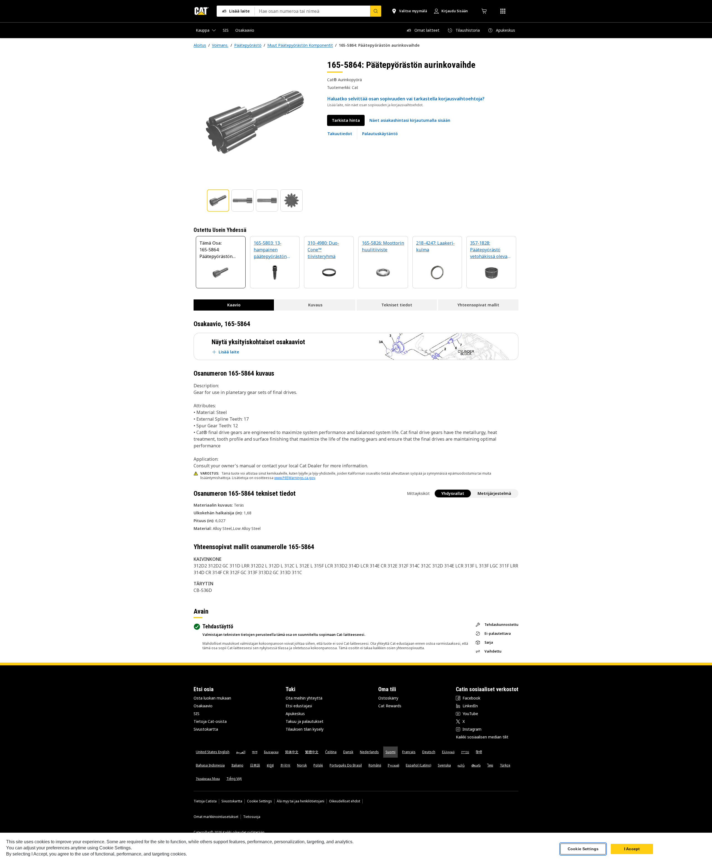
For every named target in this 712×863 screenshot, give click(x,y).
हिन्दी (479, 752)
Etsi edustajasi (299, 705)
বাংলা (254, 752)
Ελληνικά (448, 752)
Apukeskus (295, 713)
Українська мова (208, 778)
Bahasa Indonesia (210, 765)
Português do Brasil (346, 765)
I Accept (632, 849)
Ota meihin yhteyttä (304, 698)
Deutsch (428, 752)
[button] (410, 120)
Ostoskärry (388, 698)
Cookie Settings (259, 801)
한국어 (285, 765)
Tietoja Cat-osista (210, 721)
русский (393, 765)
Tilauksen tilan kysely (304, 729)
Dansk (348, 752)
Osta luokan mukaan (212, 698)
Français (409, 752)
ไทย (490, 765)
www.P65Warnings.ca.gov (294, 477)
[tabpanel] (256, 121)
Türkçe (505, 765)
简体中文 (291, 752)
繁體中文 (311, 752)
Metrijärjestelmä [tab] (494, 493)
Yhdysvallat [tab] (452, 493)
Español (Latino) (418, 765)
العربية (240, 752)
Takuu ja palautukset (304, 721)
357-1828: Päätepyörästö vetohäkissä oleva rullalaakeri (488, 250)
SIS (196, 713)
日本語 (255, 765)
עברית (465, 752)
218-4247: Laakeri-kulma (435, 246)
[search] (375, 11)
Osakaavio (203, 705)
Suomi (390, 752)
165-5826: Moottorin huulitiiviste (383, 246)
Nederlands (369, 752)
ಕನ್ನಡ (270, 765)
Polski (318, 765)
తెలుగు (476, 765)
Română (375, 765)
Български (271, 752)
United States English (212, 752)
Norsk (302, 765)
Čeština (331, 752)
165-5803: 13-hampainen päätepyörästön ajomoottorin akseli (274, 250)
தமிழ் (461, 765)
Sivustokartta (206, 729)
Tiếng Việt (234, 778)
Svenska (444, 765)
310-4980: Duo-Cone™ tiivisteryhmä (323, 249)
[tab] (218, 200)
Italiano (237, 765)
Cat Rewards (389, 705)
